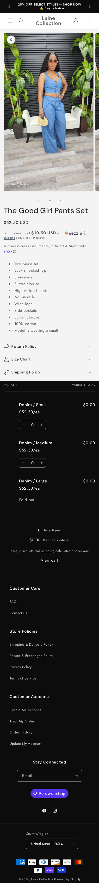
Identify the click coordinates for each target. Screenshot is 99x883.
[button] (10, 20)
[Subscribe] (76, 776)
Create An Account (25, 710)
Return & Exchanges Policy (31, 655)
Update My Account (26, 743)
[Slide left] (38, 200)
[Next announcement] (90, 6)
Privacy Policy (21, 667)
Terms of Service (23, 678)
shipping (48, 550)
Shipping (9, 238)
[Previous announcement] (9, 6)
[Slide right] (60, 200)
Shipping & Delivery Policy (31, 644)
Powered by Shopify (67, 879)
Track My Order (22, 721)
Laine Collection (42, 879)
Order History (21, 732)
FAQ (13, 601)
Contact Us (18, 613)
